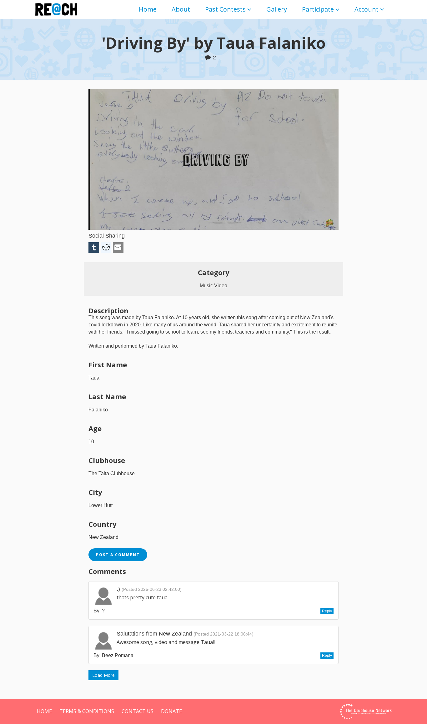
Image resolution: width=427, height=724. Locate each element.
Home (148, 9)
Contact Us (137, 711)
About (181, 9)
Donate (171, 711)
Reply (327, 611)
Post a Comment (118, 554)
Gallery (276, 9)
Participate (318, 9)
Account (366, 9)
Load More (103, 675)
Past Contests (225, 9)
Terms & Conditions (86, 711)
